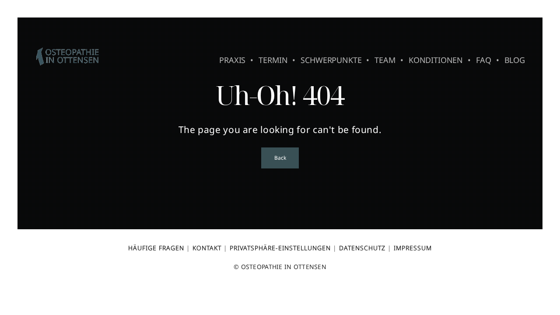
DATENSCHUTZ (362, 248)
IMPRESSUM (413, 248)
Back (280, 157)
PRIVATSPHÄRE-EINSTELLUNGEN (280, 248)
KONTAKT (206, 248)
